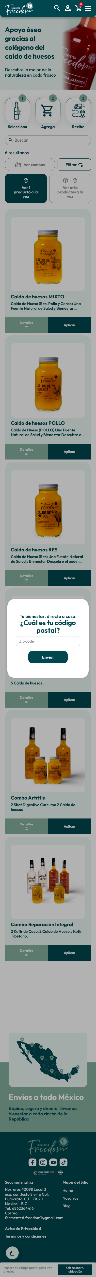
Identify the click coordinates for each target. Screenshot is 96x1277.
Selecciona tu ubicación (75, 1270)
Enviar (48, 657)
